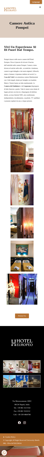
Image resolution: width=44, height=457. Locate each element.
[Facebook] (19, 423)
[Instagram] (25, 423)
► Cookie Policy (9, 437)
